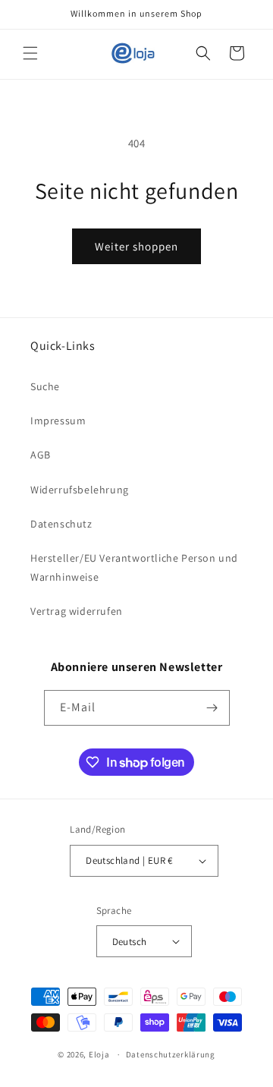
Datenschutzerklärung (170, 1054)
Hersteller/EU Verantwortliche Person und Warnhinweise (134, 567)
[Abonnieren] (212, 708)
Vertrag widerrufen (76, 611)
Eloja (99, 1054)
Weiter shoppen (136, 246)
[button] (30, 53)
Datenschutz (61, 524)
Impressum (58, 420)
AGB (40, 455)
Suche (45, 386)
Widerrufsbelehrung (79, 489)
